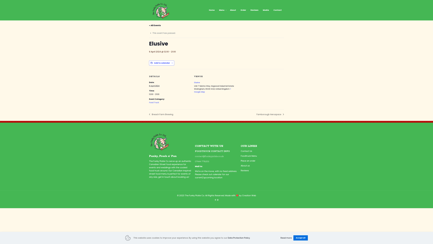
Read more (286, 237)
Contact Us (246, 151)
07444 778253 (202, 161)
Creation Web (249, 195)
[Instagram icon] (218, 200)
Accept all (300, 238)
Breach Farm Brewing (162, 114)
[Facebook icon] (215, 200)
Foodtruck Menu (249, 156)
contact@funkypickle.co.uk (209, 156)
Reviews (245, 170)
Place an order (248, 160)
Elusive (197, 82)
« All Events (155, 25)
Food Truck (154, 102)
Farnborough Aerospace (269, 114)
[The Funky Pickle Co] (160, 10)
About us (245, 165)
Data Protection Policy (239, 237)
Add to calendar (162, 63)
